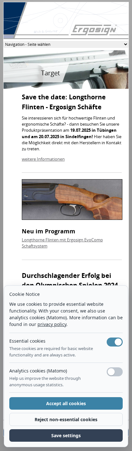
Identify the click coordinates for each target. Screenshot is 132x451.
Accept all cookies (66, 403)
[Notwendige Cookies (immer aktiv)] (115, 342)
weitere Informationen (43, 159)
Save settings (66, 435)
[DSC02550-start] (72, 201)
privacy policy (51, 324)
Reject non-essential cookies (66, 419)
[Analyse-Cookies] (115, 371)
